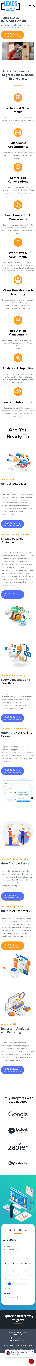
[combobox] (18, 1297)
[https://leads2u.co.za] (10, 6)
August (15, 1259)
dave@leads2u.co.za (19, 1340)
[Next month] (28, 1259)
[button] (30, 6)
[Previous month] (8, 1259)
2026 (20, 1259)
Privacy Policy (18, 1334)
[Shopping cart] (34, 6)
